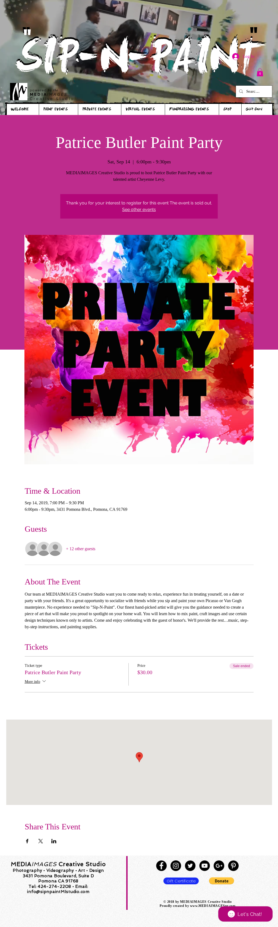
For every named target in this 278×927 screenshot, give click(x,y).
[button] (260, 72)
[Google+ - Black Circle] (219, 865)
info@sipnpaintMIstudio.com (58, 891)
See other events (139, 209)
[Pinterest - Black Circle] (233, 865)
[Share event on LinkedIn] (53, 841)
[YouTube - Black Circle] (204, 865)
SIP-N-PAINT (138, 62)
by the (53, 90)
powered (39, 90)
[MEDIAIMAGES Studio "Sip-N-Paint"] (161, 865)
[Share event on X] (40, 841)
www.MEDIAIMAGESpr (209, 906)
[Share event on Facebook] (27, 841)
